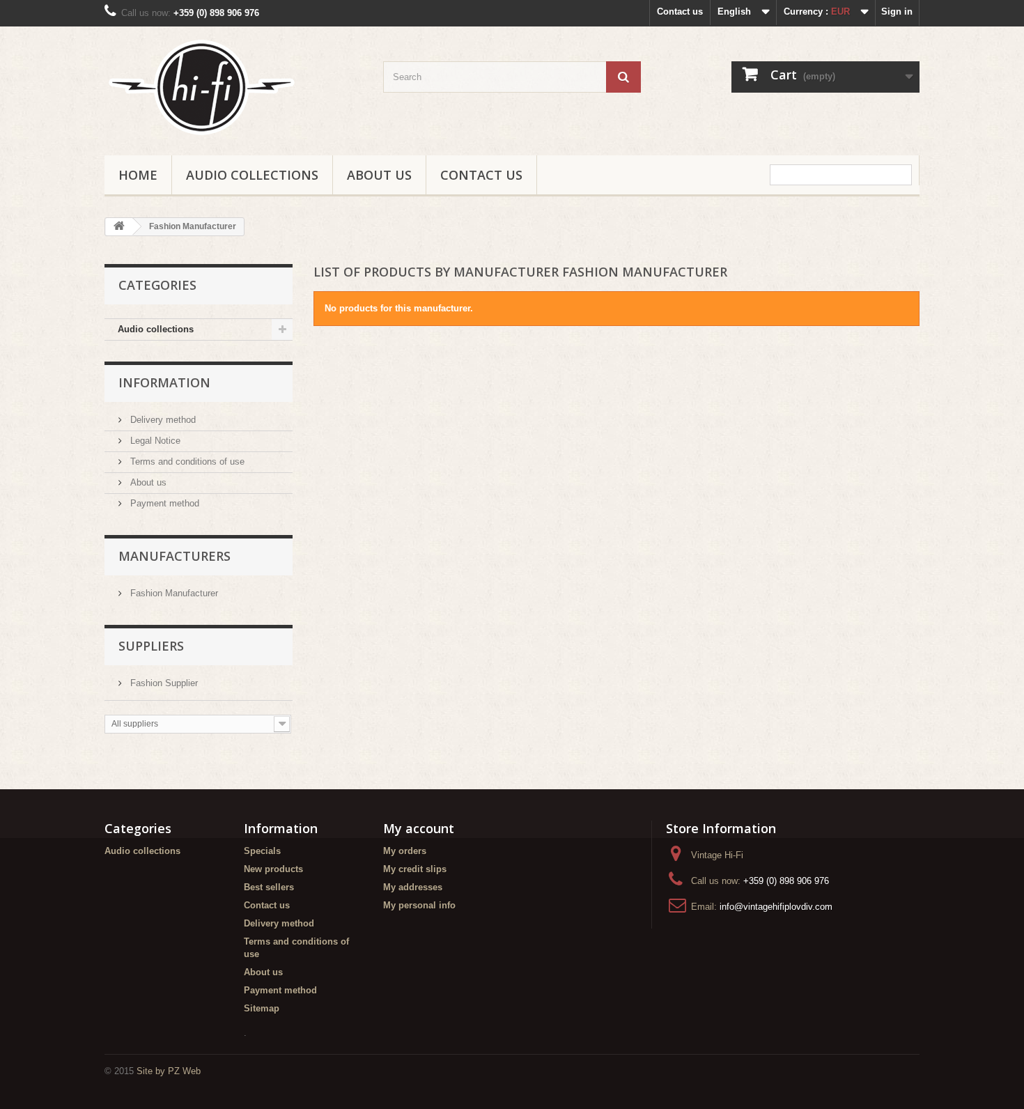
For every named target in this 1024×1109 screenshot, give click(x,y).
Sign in (897, 11)
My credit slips (415, 869)
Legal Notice (153, 440)
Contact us (680, 11)
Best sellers (269, 887)
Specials (262, 851)
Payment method (163, 503)
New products (273, 869)
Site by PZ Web (169, 1071)
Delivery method (161, 419)
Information (164, 382)
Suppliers (151, 645)
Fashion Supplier (162, 683)
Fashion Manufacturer (172, 593)
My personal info (419, 905)
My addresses (412, 887)
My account (418, 828)
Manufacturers (174, 556)
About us (379, 174)
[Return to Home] (119, 226)
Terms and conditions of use (186, 461)
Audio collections (252, 174)
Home (137, 174)
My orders (404, 851)
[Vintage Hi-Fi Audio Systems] (233, 87)
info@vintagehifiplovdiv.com (776, 906)
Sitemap (261, 1008)
